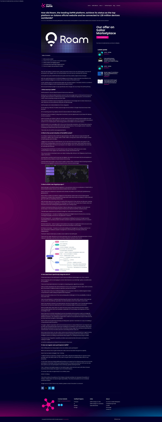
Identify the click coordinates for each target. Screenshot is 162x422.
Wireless (76, 405)
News (100, 5)
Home (89, 5)
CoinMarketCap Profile (111, 403)
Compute (76, 401)
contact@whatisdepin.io (65, 401)
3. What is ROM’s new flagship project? (51, 62)
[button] (42, 388)
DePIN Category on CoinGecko (96, 403)
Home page (108, 407)
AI (74, 403)
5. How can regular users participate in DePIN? (53, 66)
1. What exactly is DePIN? (48, 59)
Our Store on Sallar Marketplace (113, 401)
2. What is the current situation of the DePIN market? (54, 60)
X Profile (108, 405)
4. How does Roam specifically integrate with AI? (53, 64)
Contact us (108, 409)
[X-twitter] (61, 405)
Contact (118, 5)
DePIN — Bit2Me (107, 52)
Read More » (106, 53)
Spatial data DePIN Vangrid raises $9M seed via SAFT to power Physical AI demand (110, 81)
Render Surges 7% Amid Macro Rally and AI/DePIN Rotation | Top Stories (111, 74)
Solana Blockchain (94, 405)
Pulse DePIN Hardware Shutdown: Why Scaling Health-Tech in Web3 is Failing (111, 60)
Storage (75, 407)
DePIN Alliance (95, 5)
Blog (114, 5)
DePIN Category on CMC (95, 401)
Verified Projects (108, 5)
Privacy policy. (66, 419)
